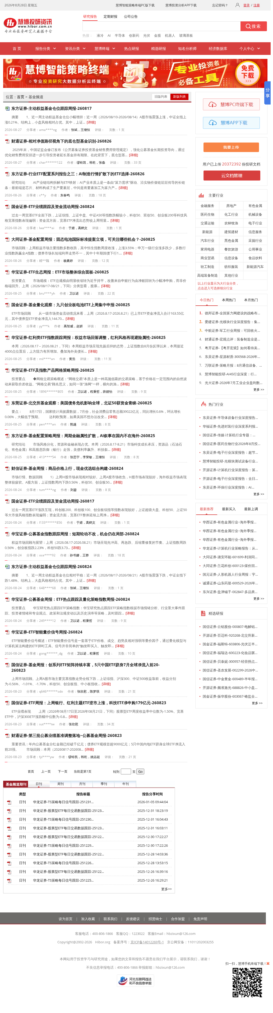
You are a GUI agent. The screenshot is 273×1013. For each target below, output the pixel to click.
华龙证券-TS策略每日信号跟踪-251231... (63, 801)
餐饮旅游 (231, 249)
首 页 (17, 48)
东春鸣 (65, 195)
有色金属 (255, 205)
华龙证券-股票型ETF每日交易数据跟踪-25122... (68, 836)
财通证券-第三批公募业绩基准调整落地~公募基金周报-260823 (66, 735)
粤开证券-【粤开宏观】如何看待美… (229, 347)
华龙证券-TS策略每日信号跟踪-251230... (63, 819)
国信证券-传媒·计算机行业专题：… (229, 435)
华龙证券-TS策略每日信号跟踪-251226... (63, 862)
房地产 (231, 205)
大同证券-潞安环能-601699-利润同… (230, 557)
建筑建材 (231, 231)
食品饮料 (255, 257)
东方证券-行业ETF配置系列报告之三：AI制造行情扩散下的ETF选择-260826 (78, 173)
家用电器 (207, 249)
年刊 (125, 784)
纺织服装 (231, 266)
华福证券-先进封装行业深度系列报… (230, 426)
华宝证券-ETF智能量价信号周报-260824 (46, 632)
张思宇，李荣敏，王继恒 (87, 457)
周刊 (60, 784)
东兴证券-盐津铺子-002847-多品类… (230, 591)
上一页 (46, 771)
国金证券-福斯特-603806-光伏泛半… (230, 644)
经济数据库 (218, 48)
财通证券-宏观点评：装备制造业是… (229, 339)
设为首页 (65, 918)
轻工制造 (207, 266)
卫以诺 (74, 293)
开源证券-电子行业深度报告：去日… (230, 478)
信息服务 (255, 231)
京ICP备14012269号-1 (147, 942)
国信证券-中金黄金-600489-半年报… (230, 678)
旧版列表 (161, 96)
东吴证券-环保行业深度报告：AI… (228, 487)
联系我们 (110, 918)
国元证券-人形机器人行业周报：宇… (230, 574)
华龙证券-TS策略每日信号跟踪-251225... (63, 880)
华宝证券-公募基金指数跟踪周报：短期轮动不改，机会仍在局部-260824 (75, 533)
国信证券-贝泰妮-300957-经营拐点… (230, 661)
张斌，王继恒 (80, 129)
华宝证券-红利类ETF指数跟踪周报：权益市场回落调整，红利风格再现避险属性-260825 (88, 337)
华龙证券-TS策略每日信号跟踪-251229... (63, 845)
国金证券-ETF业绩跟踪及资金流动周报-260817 (52, 501)
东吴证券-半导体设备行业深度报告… (230, 417)
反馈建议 (133, 918)
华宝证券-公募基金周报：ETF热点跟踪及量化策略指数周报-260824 (70, 599)
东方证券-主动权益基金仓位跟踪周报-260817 (51, 108)
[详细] (91, 122)
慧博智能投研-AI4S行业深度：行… (228, 373)
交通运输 (207, 223)
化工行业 (231, 214)
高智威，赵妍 (73, 326)
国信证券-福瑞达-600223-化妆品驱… (230, 652)
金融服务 (207, 205)
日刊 (39, 784)
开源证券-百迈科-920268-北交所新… (230, 635)
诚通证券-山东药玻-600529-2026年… (230, 583)
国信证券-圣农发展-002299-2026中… (230, 670)
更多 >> (258, 389)
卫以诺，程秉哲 (81, 620)
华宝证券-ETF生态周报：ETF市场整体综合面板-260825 (60, 271)
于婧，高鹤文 (77, 228)
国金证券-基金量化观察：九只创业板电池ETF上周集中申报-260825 (70, 304)
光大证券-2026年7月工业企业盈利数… (230, 382)
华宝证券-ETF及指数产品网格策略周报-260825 (52, 370)
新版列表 (179, 96)
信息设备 (231, 257)
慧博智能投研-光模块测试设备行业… (230, 461)
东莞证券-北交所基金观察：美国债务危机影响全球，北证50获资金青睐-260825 (81, 402)
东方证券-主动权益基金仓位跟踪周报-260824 (51, 566)
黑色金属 (231, 240)
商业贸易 (207, 257)
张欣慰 (73, 724)
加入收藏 (88, 918)
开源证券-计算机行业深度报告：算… (230, 469)
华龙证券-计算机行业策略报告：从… (230, 548)
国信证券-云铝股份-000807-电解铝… (230, 626)
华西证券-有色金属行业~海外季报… (229, 522)
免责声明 (200, 918)
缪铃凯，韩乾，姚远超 (84, 757)
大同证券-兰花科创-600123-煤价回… (230, 565)
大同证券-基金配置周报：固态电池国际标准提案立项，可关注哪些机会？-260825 (83, 239)
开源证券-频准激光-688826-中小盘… (230, 687)
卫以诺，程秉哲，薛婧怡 (94, 391)
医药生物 (207, 214)
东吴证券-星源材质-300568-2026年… (229, 356)
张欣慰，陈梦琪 (88, 691)
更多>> (166, 889)
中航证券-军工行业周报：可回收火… (229, 330)
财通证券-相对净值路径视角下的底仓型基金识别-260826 (61, 141)
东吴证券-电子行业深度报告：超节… (230, 452)
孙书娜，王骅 (79, 555)
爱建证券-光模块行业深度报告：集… (229, 321)
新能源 (207, 231)
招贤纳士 (155, 918)
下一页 (62, 771)
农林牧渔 (231, 223)
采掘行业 (255, 240)
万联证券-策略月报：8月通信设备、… (230, 365)
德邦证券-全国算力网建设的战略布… (229, 313)
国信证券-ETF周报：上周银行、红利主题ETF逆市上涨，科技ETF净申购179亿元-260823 (88, 702)
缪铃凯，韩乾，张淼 (91, 162)
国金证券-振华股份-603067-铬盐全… (230, 696)
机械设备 (255, 214)
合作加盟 (178, 918)
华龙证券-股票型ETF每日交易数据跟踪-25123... (68, 810)
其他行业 (231, 275)
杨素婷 (68, 260)
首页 (20, 96)
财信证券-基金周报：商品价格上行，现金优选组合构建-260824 (67, 468)
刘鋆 (73, 489)
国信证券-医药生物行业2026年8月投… (231, 443)
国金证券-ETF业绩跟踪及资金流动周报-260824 (52, 206)
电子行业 (255, 223)
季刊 (104, 784)
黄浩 (72, 359)
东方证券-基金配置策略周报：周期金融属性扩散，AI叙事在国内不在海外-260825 (83, 435)
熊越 (73, 424)
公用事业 (255, 249)
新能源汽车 (255, 266)
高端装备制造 (207, 275)
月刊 (82, 784)
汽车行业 (207, 240)
